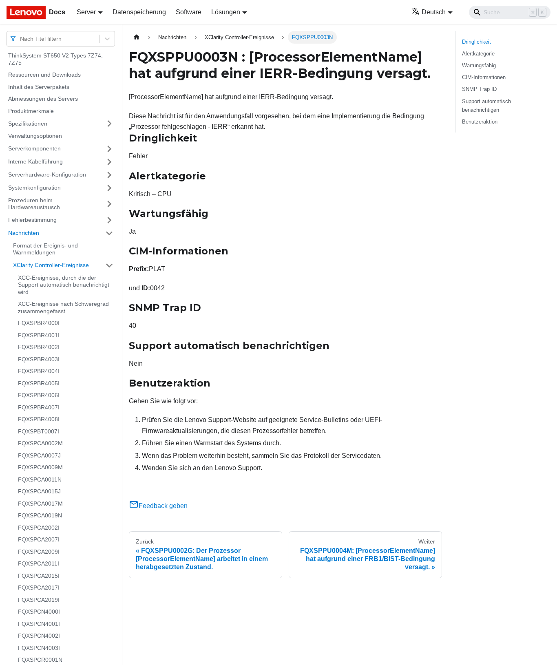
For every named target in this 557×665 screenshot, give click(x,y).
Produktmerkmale (31, 111)
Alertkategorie (478, 54)
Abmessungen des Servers (43, 98)
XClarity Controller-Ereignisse (51, 265)
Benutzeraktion (479, 122)
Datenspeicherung (139, 12)
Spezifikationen (27, 123)
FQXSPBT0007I (38, 431)
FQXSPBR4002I (39, 347)
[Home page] (136, 37)
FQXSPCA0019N (40, 515)
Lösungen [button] (225, 12)
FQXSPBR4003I (39, 359)
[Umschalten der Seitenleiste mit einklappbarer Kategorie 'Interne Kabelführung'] (109, 161)
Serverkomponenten (34, 148)
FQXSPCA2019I (39, 600)
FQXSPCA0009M (40, 467)
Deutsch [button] (434, 12)
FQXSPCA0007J (39, 455)
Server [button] (86, 12)
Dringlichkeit (476, 42)
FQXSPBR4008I (39, 419)
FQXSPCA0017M (40, 503)
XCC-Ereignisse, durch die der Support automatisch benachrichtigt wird (63, 284)
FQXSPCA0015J (39, 491)
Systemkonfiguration (34, 187)
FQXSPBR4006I (39, 395)
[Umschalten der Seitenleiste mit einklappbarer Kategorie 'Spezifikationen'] (109, 123)
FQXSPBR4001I (39, 335)
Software (188, 12)
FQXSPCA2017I (39, 587)
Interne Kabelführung (35, 161)
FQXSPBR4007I (39, 407)
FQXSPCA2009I (39, 551)
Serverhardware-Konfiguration (47, 174)
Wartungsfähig (479, 65)
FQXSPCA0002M (40, 443)
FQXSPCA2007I (39, 539)
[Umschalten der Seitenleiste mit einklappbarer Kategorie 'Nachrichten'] (109, 233)
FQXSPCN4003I (39, 648)
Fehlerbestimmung (32, 220)
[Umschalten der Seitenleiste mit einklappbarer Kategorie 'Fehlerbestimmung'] (109, 220)
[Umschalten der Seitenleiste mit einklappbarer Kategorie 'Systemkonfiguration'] (109, 187)
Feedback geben (163, 505)
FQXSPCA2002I (39, 527)
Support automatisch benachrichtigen (486, 105)
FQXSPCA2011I (38, 563)
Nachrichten (23, 233)
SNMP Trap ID (479, 89)
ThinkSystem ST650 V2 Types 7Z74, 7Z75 (55, 59)
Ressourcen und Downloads (44, 74)
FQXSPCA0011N (40, 479)
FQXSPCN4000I (39, 611)
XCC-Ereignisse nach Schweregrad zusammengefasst (63, 307)
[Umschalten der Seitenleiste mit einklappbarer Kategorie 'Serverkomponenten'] (109, 148)
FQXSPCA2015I (39, 575)
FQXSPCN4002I (39, 635)
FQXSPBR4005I (39, 383)
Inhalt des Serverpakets (38, 87)
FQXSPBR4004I (39, 371)
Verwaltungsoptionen (35, 136)
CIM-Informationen (484, 77)
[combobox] (21, 38)
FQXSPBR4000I (39, 323)
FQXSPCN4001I (39, 624)
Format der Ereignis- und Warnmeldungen (45, 249)
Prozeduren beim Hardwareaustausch (34, 204)
